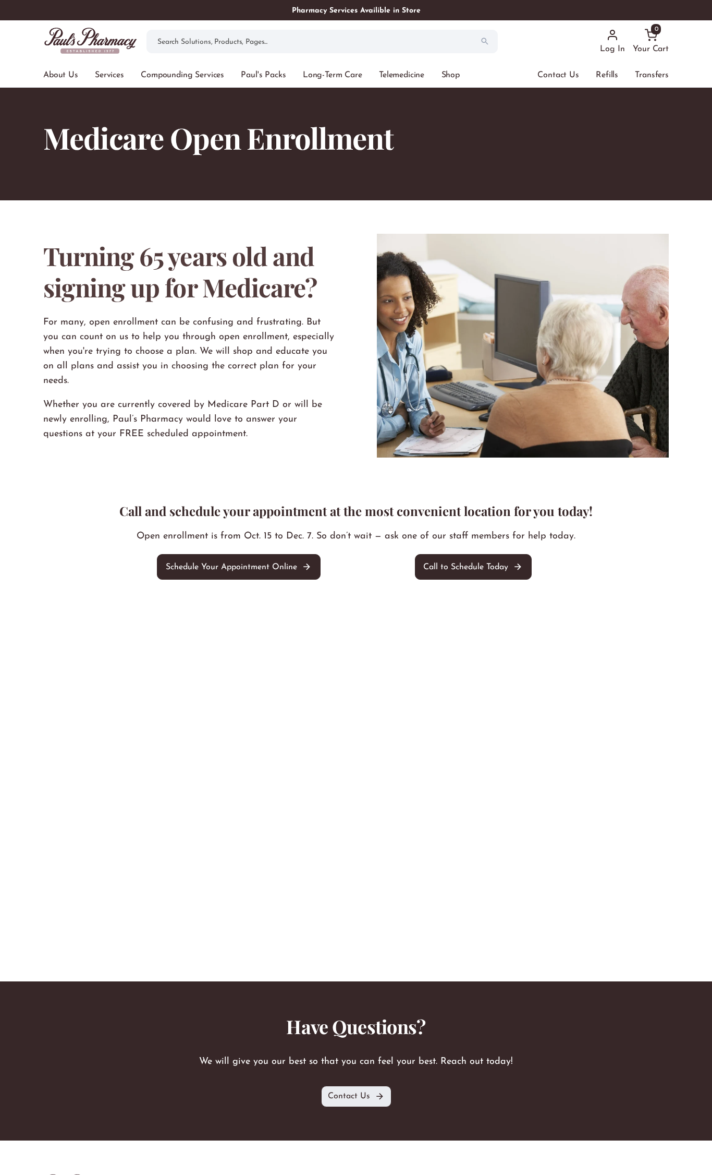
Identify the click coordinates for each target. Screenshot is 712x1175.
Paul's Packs (263, 75)
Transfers (652, 75)
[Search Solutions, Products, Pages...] (484, 41)
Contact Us (558, 75)
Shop (450, 75)
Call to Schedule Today (465, 566)
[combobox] (322, 41)
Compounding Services (182, 75)
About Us (60, 75)
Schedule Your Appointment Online (231, 566)
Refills (607, 75)
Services (109, 75)
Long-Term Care (332, 75)
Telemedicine (401, 75)
